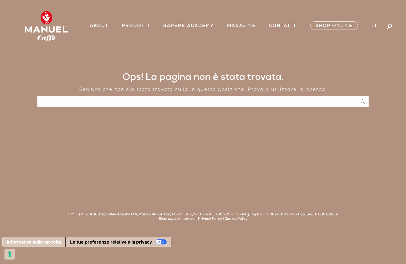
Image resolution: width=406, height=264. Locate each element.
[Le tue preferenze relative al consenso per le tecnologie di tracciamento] (9, 254)
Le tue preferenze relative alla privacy (111, 242)
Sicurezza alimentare (177, 219)
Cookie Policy (236, 219)
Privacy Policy (210, 219)
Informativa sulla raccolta (34, 242)
